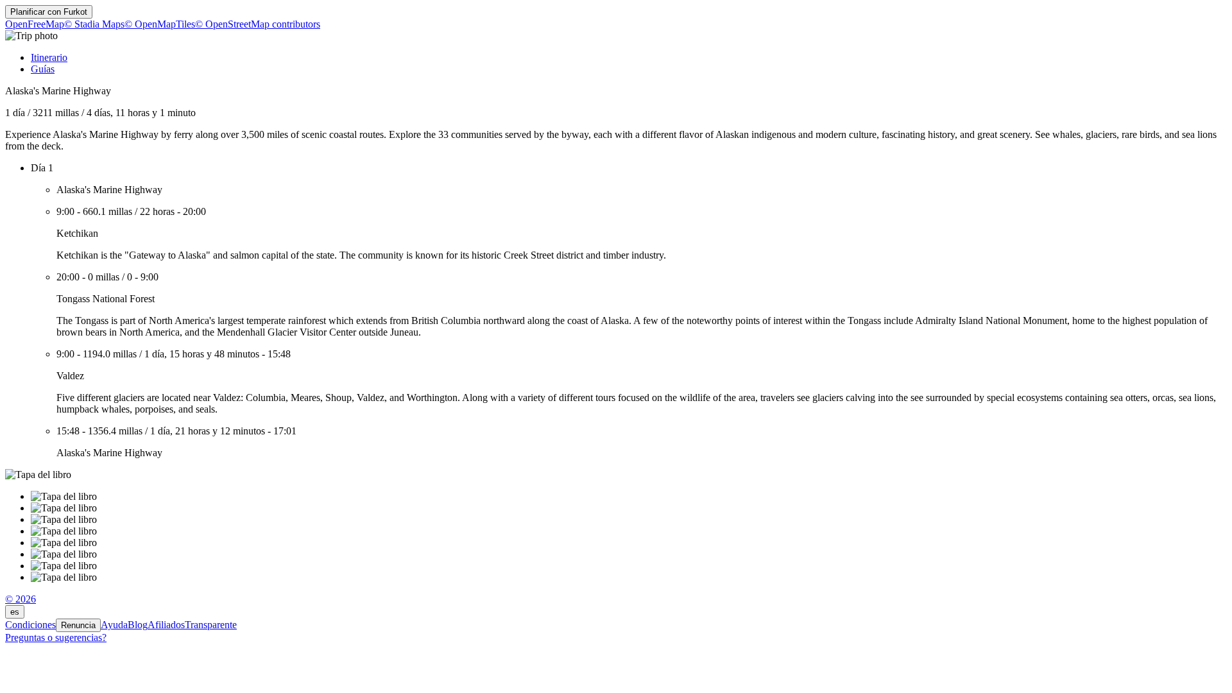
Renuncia (78, 625)
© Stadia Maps (94, 24)
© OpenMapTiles (159, 24)
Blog (138, 624)
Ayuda (114, 624)
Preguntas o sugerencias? (56, 637)
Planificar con (48, 12)
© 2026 (20, 599)
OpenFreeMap (34, 24)
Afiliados (166, 624)
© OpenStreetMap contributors (257, 24)
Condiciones (30, 624)
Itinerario (49, 57)
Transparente (211, 624)
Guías (43, 69)
